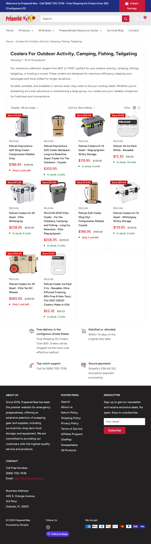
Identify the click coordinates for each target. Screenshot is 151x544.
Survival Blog (115, 30)
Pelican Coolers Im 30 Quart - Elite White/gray (22, 217)
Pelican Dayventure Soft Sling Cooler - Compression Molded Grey (22, 152)
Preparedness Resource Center (79, 30)
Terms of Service (71, 428)
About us (67, 407)
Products (24, 30)
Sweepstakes (69, 445)
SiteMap (66, 439)
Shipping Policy (71, 418)
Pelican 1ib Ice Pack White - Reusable (125, 148)
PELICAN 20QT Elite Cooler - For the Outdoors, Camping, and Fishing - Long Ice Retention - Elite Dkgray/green (57, 223)
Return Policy (69, 412)
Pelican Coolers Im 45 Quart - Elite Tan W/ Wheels (22, 288)
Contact (134, 30)
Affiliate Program (72, 434)
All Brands (44, 30)
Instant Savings (132, 6)
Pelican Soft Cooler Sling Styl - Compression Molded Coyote (91, 219)
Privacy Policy (70, 423)
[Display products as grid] (134, 107)
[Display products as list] (139, 107)
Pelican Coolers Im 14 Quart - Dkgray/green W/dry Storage (91, 150)
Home (9, 30)
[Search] (125, 18)
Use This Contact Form (28, 478)
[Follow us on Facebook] (48, 527)
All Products (68, 450)
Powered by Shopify (17, 524)
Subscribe (114, 430)
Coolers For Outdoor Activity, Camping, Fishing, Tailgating (49, 41)
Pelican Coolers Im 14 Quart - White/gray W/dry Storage (126, 217)
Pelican (14, 141)
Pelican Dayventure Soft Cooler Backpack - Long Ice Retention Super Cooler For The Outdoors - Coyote (57, 154)
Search (65, 401)
